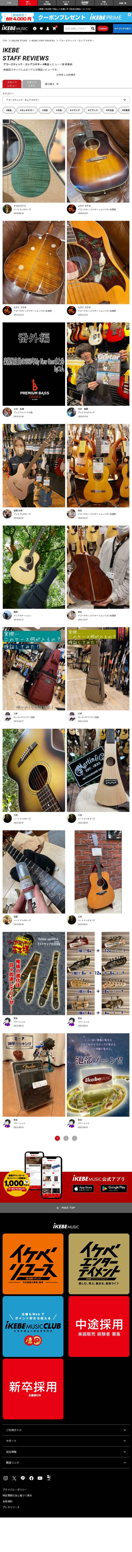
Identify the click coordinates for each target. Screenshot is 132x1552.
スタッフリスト (32, 83)
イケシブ (75, 110)
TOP (5, 40)
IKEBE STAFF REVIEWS (43, 40)
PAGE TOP (68, 1207)
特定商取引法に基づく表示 (17, 1495)
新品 (10, 110)
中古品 (110, 110)
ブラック (93, 110)
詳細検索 (103, 28)
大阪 (60, 110)
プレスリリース (11, 1507)
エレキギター (27, 110)
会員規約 (7, 1501)
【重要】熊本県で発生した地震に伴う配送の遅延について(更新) (66, 9)
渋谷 (46, 110)
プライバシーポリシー (15, 1489)
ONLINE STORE (19, 40)
